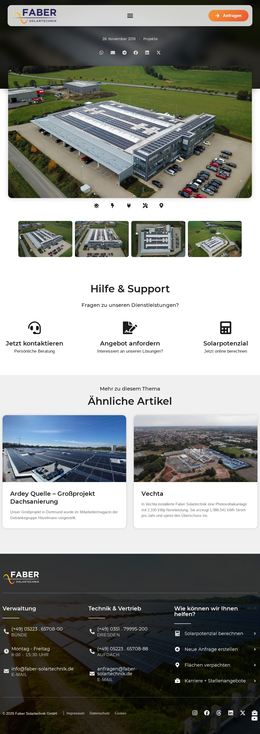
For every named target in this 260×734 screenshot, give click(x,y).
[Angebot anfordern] (130, 327)
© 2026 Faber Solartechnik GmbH (30, 713)
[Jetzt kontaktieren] (34, 327)
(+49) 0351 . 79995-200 (122, 629)
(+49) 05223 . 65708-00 (37, 629)
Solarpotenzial (225, 343)
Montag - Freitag (30, 649)
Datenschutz (100, 713)
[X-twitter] (243, 713)
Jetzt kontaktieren (34, 343)
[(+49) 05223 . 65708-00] (6, 631)
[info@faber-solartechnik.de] (6, 671)
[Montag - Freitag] (6, 651)
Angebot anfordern (130, 343)
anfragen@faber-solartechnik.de (117, 671)
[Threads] (219, 713)
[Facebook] (207, 713)
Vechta (152, 493)
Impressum (76, 713)
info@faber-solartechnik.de (42, 669)
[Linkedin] (231, 713)
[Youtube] (254, 718)
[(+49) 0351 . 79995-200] (92, 631)
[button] (130, 16)
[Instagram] (195, 713)
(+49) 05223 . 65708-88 (122, 649)
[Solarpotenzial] (225, 327)
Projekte (150, 38)
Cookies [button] (120, 713)
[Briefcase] (254, 713)
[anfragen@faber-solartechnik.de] (92, 673)
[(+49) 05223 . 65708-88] (92, 651)
